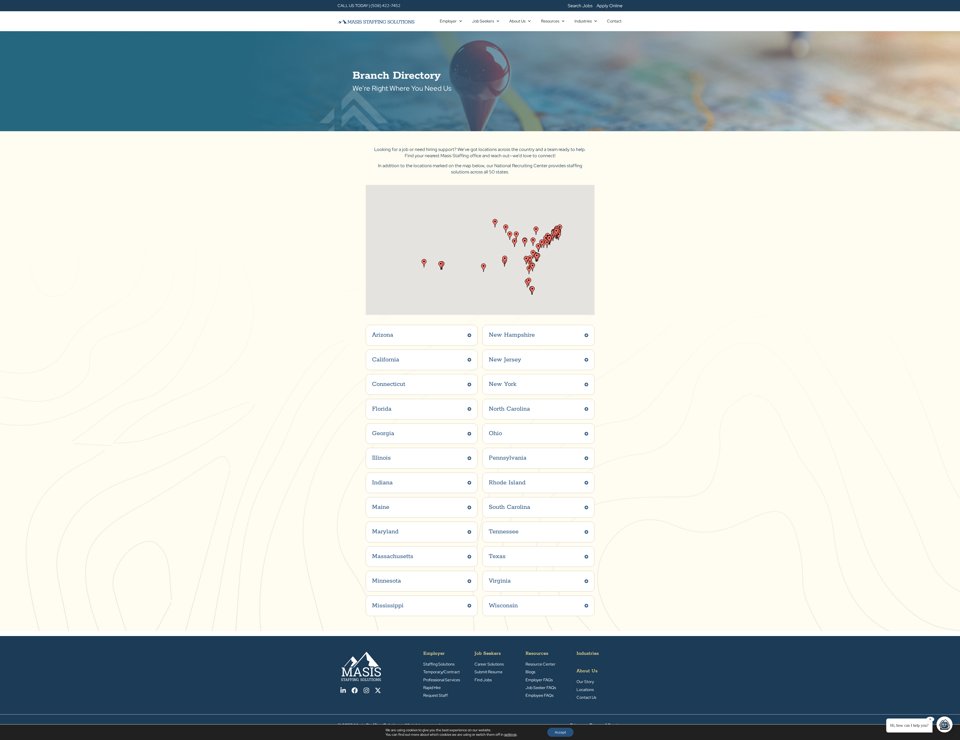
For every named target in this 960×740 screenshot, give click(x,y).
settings (510, 734)
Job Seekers (483, 21)
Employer (448, 21)
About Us (517, 21)
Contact (614, 21)
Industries (583, 21)
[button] (533, 241)
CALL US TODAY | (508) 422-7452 (369, 5)
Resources (550, 21)
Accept (560, 732)
